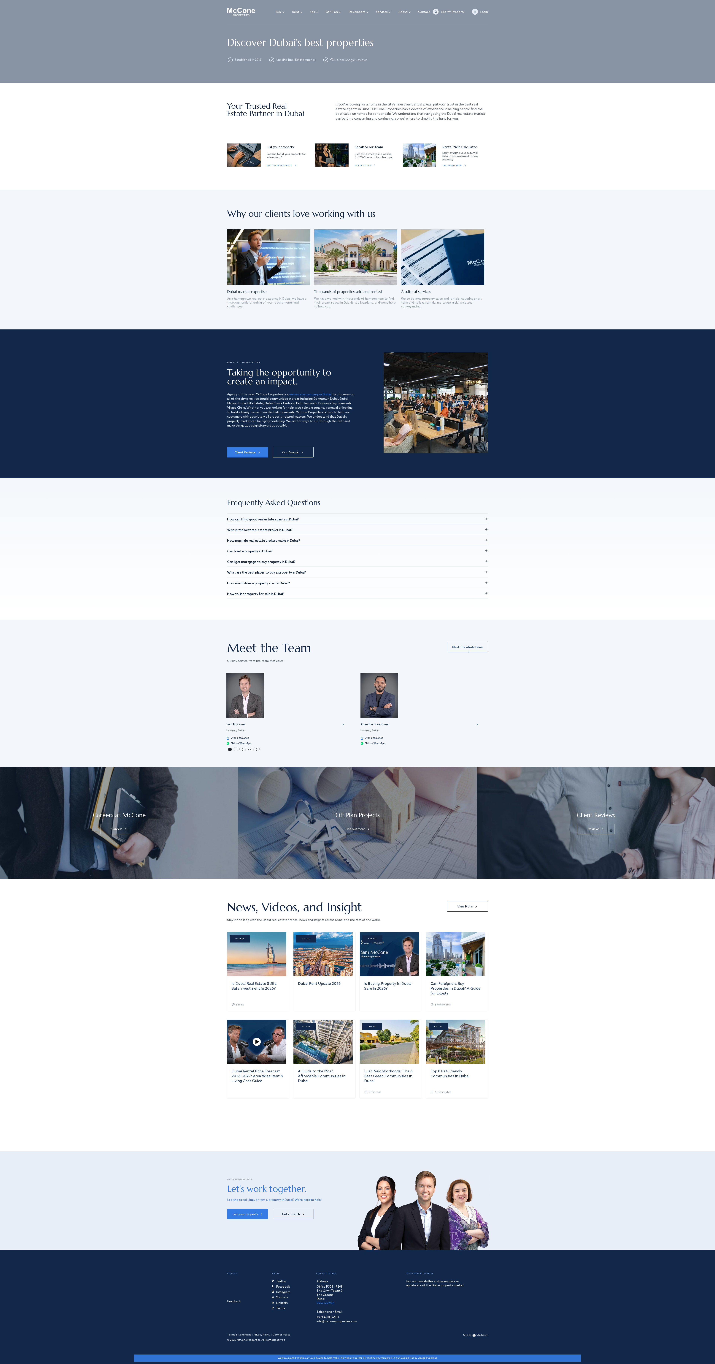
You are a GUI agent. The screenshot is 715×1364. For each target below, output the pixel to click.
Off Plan (332, 12)
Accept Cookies (427, 1358)
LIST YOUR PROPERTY (279, 165)
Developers (357, 12)
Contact (424, 12)
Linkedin (282, 1303)
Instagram (283, 1292)
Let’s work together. (267, 1188)
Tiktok (280, 1308)
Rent (295, 12)
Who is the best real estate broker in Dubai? (259, 530)
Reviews (594, 829)
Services (382, 12)
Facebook (283, 1287)
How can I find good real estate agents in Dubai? (263, 519)
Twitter (281, 1281)
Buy (278, 12)
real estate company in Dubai (310, 394)
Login (484, 12)
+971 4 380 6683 (240, 738)
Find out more (355, 829)
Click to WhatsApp (241, 743)
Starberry (482, 1335)
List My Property (453, 12)
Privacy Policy (262, 1334)
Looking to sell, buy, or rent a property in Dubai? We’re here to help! (274, 1200)
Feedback (234, 1301)
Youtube (282, 1297)
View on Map (326, 1303)
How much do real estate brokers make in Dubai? (263, 541)
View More (465, 906)
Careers (117, 829)
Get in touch (363, 165)
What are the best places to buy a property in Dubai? (266, 573)
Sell (312, 12)
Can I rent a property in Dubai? (249, 551)
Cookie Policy (409, 1358)
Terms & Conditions (239, 1334)
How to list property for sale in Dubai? (255, 594)
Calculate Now (452, 165)
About (402, 12)
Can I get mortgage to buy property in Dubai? (261, 562)
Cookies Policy (281, 1334)
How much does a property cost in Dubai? (258, 583)
